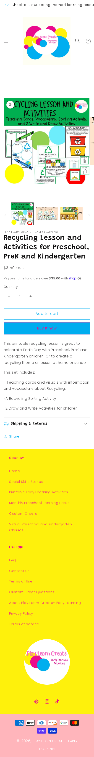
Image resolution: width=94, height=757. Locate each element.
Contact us (19, 571)
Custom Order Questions (32, 592)
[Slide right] (89, 215)
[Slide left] (5, 215)
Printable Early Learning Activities (38, 492)
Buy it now (47, 328)
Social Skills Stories (26, 481)
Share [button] (14, 436)
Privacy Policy (21, 613)
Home (14, 471)
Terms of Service (24, 624)
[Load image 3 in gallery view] (71, 214)
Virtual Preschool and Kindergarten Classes (40, 527)
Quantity (11, 287)
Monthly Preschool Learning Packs (39, 503)
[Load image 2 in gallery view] (47, 214)
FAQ (12, 560)
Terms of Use (21, 581)
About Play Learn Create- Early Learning (45, 602)
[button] (6, 41)
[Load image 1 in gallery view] (22, 214)
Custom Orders (23, 513)
